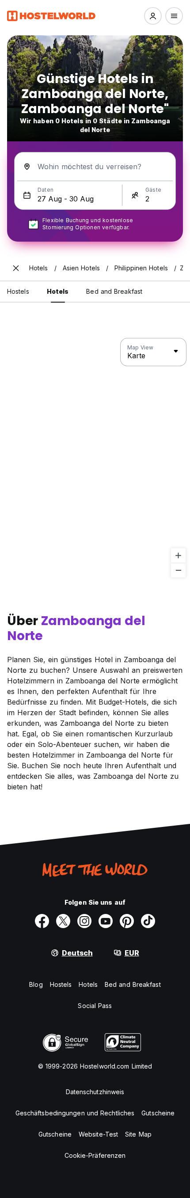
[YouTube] (106, 921)
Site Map (138, 1134)
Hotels (88, 984)
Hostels (61, 984)
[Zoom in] (178, 555)
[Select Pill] (153, 16)
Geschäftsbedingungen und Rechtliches (75, 1113)
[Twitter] (63, 921)
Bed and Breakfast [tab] (114, 291)
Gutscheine (158, 1113)
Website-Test (98, 1134)
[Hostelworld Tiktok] (148, 921)
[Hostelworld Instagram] (84, 921)
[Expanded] (16, 268)
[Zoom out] (178, 570)
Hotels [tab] (58, 291)
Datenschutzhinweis (95, 1092)
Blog (35, 984)
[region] (95, 458)
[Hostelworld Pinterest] (127, 921)
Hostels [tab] (18, 291)
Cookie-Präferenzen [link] (95, 1155)
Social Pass (95, 1005)
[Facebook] (42, 921)
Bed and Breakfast (133, 984)
